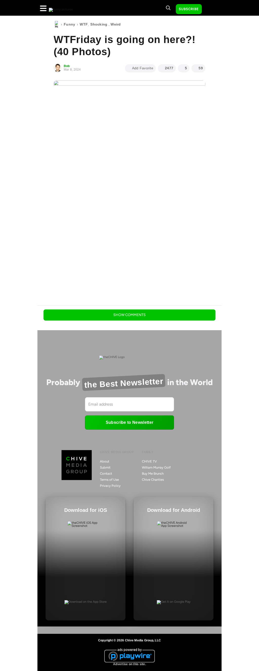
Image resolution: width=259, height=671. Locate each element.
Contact (106, 473)
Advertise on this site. (129, 664)
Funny (69, 24)
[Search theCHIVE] (168, 8)
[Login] (210, 9)
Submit (105, 467)
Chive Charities (153, 479)
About (104, 461)
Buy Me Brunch (153, 473)
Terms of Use (109, 479)
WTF (84, 24)
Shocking (98, 24)
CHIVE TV (149, 461)
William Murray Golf (156, 467)
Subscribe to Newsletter (129, 422)
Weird (116, 24)
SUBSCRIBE (189, 9)
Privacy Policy (110, 486)
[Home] (56, 24)
